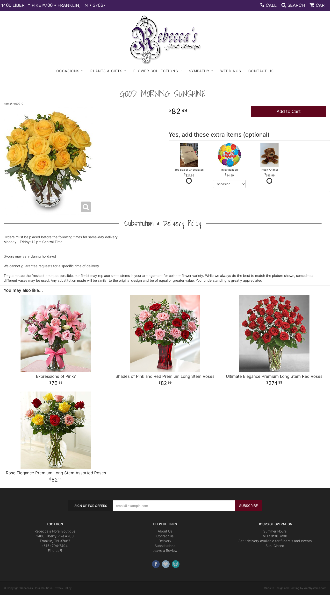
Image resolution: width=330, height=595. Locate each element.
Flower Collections (155, 71)
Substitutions (165, 546)
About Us (165, 531)
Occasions (68, 71)
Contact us (164, 536)
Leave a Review (164, 550)
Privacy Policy (63, 588)
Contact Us (261, 71)
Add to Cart (289, 111)
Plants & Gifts (106, 71)
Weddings (230, 71)
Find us (54, 550)
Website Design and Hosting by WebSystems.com (295, 588)
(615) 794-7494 (55, 546)
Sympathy (199, 71)
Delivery (164, 541)
